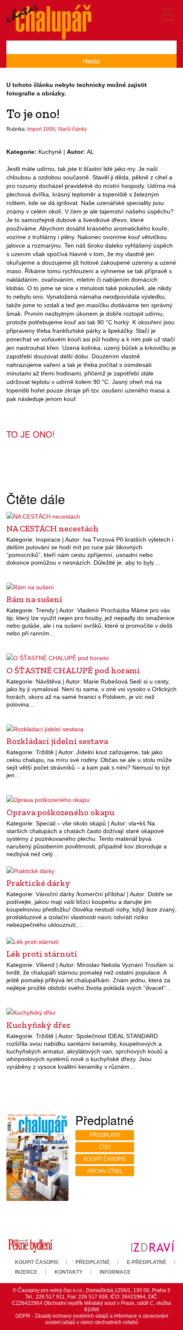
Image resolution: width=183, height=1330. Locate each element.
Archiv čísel (105, 1171)
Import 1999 (41, 129)
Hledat (91, 61)
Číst (105, 1147)
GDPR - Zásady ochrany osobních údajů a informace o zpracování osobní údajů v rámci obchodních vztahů (91, 1319)
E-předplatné (146, 1262)
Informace (115, 1272)
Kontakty (68, 1272)
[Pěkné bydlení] (30, 1246)
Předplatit (104, 1135)
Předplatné (92, 1262)
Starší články (72, 129)
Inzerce (26, 1272)
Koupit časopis (104, 1159)
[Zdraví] (153, 1246)
